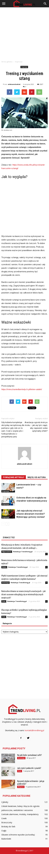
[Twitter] (28, 738)
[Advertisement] (24, 33)
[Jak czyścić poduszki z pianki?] (8, 771)
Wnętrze (21, 787)
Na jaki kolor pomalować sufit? (29, 755)
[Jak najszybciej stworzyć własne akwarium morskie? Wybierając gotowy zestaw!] (8, 514)
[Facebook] (21, 738)
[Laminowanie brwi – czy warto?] (8, 487)
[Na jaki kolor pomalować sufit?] (8, 758)
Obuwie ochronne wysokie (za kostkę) (18, 834)
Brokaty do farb (8, 826)
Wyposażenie (6, 552)
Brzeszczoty (6, 822)
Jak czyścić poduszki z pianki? (29, 768)
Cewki (4, 818)
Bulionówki (6, 838)
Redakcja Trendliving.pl (23, 552)
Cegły (3, 830)
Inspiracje (24, 67)
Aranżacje (5, 583)
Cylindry (4, 802)
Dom (3, 601)
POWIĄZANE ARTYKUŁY (13, 477)
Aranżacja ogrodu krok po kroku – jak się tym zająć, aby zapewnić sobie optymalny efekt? (36, 426)
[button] (45, 3)
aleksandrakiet (14, 84)
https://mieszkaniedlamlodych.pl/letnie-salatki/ (21, 389)
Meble (4, 567)
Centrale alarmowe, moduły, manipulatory (20, 814)
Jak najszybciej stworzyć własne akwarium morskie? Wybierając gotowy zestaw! (30, 513)
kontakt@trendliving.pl (34, 730)
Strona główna (6, 62)
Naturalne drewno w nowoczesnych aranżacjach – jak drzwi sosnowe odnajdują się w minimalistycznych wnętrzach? (23, 594)
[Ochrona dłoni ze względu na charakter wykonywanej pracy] (8, 500)
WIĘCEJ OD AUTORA (36, 477)
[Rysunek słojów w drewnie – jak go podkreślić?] (8, 784)
